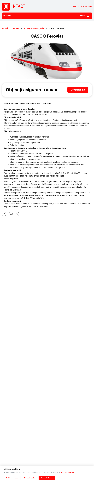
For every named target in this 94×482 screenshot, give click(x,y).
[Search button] (4, 15)
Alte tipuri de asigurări (34, 28)
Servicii (15, 28)
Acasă (5, 28)
